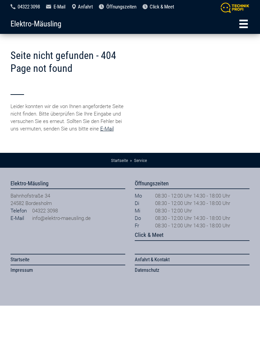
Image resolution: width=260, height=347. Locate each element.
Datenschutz (147, 270)
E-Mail (59, 7)
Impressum (21, 270)
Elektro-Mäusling (35, 23)
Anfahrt (85, 7)
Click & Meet (162, 7)
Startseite (19, 260)
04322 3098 (29, 7)
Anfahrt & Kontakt (152, 260)
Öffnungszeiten (121, 7)
